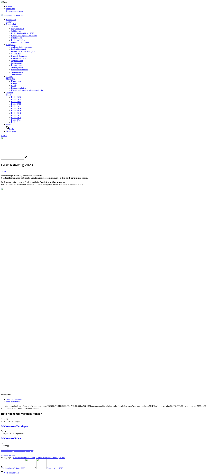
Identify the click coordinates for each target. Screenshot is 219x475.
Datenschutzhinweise (14, 11)
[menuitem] (112, 6)
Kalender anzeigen (8, 455)
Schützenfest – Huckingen (14, 426)
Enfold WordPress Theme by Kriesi (50, 458)
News (3, 171)
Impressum (10, 9)
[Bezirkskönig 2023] (14, 159)
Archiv (4, 135)
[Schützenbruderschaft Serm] (13, 15)
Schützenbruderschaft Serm (24, 458)
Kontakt (9, 6)
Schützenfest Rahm (11, 438)
